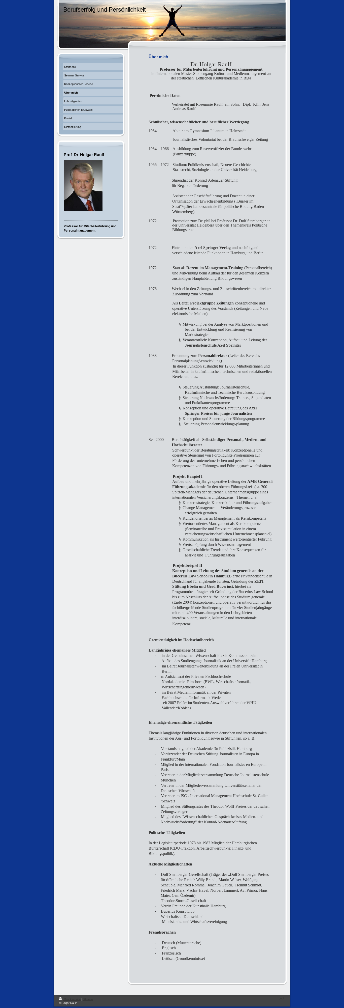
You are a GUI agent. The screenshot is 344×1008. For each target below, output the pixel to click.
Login (282, 998)
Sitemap (88, 999)
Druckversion (72, 999)
